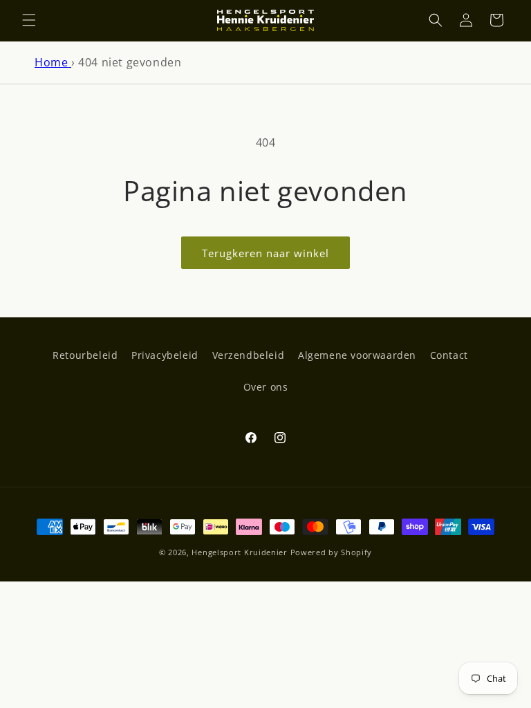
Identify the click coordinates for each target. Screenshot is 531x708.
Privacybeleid (164, 355)
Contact (449, 355)
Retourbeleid (85, 355)
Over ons (265, 386)
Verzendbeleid (248, 355)
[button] (29, 20)
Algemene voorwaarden (357, 355)
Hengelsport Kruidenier (239, 552)
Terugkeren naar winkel (265, 253)
